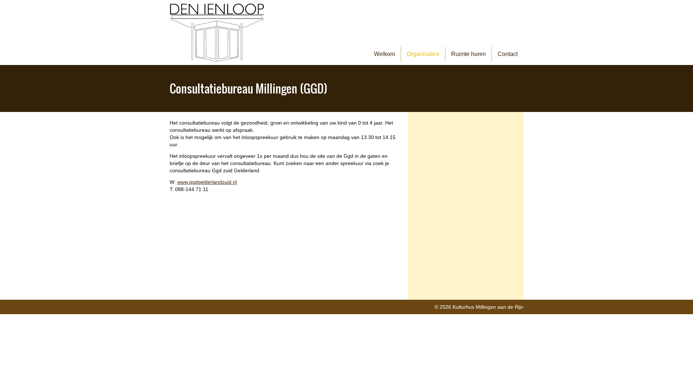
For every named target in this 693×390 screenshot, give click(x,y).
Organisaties (423, 54)
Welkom (384, 54)
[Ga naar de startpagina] (217, 32)
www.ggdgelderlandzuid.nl (207, 182)
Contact (508, 54)
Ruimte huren (468, 54)
